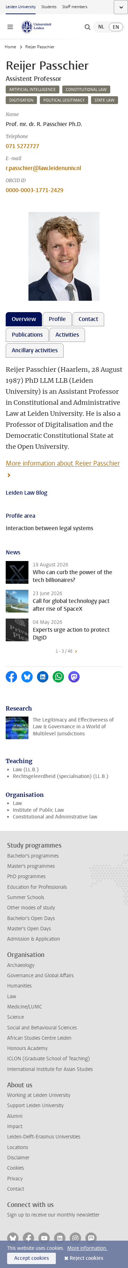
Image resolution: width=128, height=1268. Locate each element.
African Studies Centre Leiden (39, 1038)
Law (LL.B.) (26, 769)
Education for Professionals (37, 887)
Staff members (74, 7)
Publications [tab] (27, 334)
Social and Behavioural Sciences (42, 1027)
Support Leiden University (35, 1105)
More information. (87, 1248)
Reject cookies (86, 1258)
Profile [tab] (57, 319)
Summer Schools (25, 897)
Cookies (15, 1168)
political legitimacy (64, 100)
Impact (14, 1126)
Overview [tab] (24, 319)
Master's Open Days (29, 928)
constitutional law (86, 89)
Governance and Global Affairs (40, 975)
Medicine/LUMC (24, 1006)
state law (104, 100)
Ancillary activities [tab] (35, 350)
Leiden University (21, 7)
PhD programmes (26, 876)
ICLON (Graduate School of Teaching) (48, 1058)
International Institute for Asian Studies (50, 1069)
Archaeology (20, 965)
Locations (17, 1147)
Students (49, 7)
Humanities (19, 986)
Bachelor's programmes (33, 856)
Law (17, 803)
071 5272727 (22, 146)
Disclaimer (18, 1157)
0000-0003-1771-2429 (34, 190)
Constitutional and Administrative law (55, 816)
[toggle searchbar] (87, 27)
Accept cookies (31, 1258)
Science (15, 1017)
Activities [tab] (67, 334)
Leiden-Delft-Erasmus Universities (43, 1136)
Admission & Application (33, 939)
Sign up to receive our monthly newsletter (53, 1215)
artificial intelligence (32, 89)
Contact (15, 1189)
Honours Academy (27, 1048)
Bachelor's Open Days (31, 918)
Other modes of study (31, 907)
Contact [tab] (88, 319)
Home (10, 47)
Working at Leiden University (38, 1095)
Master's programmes (31, 866)
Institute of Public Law (38, 810)
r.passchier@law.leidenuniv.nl (43, 168)
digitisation (21, 100)
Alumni (14, 1116)
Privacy (15, 1178)
